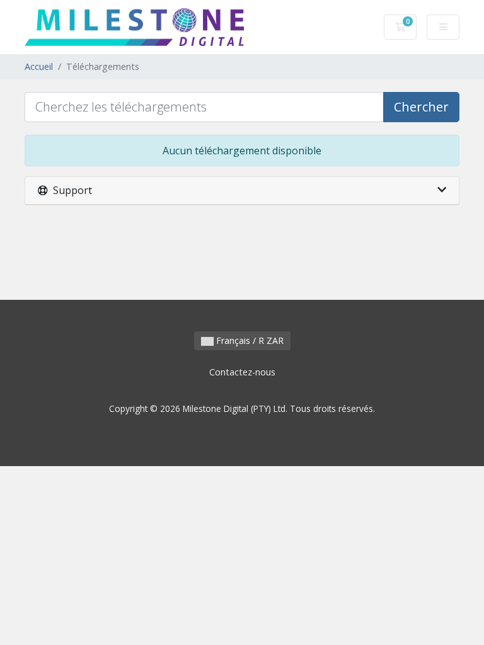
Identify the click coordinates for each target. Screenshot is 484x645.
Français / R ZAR (249, 340)
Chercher (421, 106)
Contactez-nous (242, 372)
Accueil (39, 66)
